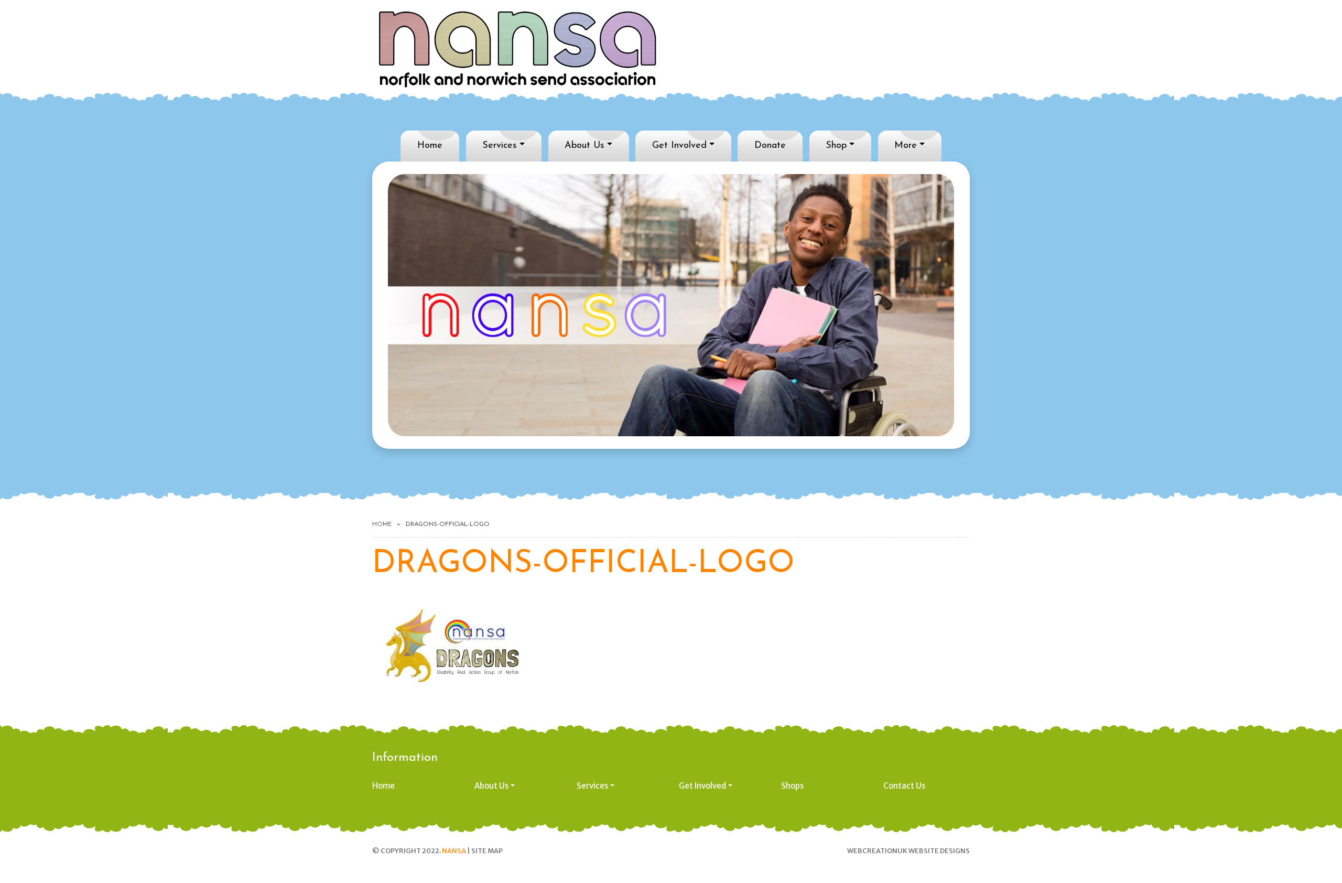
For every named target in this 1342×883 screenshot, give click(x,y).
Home (429, 145)
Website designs (939, 850)
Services (499, 145)
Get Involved (679, 145)
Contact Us (904, 786)
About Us (584, 145)
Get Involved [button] (702, 786)
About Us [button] (491, 786)
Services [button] (592, 786)
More (905, 145)
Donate (770, 145)
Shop (836, 145)
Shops (792, 786)
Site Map (487, 850)
